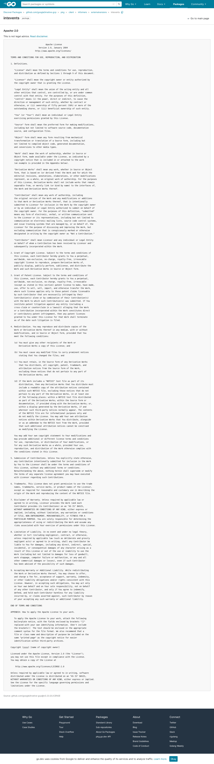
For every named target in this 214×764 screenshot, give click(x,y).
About (136, 717)
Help (61, 736)
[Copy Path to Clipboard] (122, 12)
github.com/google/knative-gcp (41, 12)
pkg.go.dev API (103, 736)
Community (197, 4)
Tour (61, 727)
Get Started (66, 717)
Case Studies (28, 727)
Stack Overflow (66, 732)
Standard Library (104, 722)
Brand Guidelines (141, 741)
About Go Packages (105, 732)
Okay (173, 758)
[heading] (12, 4)
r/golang (174, 736)
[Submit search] (119, 4)
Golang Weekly (177, 746)
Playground (64, 722)
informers (82, 12)
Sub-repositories (104, 727)
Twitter (173, 722)
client (71, 12)
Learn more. (160, 758)
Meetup (173, 741)
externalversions (99, 12)
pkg (62, 12)
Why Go (129, 4)
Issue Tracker (139, 732)
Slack (172, 732)
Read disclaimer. (39, 36)
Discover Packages (12, 12)
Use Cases (27, 722)
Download (137, 722)
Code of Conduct (141, 746)
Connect (175, 717)
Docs (160, 4)
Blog (135, 727)
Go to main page (199, 18)
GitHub (173, 727)
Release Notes (139, 736)
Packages (178, 4)
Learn (147, 4)
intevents (115, 12)
